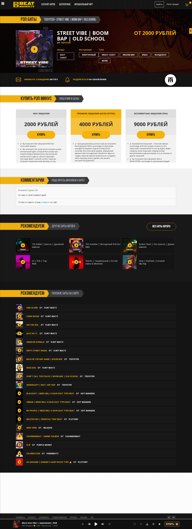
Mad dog (31, 367)
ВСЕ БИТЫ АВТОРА (161, 226)
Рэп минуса (20, 517)
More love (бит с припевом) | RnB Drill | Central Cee (48, 523)
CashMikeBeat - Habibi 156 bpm (42, 436)
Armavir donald (35, 342)
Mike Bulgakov (27, 526)
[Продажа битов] (25, 5)
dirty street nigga (36, 350)
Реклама (83, 517)
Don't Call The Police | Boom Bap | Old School (52, 376)
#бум (105, 60)
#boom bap (129, 54)
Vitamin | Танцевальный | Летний (101, 261)
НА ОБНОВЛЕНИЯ (89, 79)
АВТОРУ (41, 79)
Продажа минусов (59, 517)
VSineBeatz (52, 453)
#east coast (109, 54)
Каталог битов (48, 4)
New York (31, 427)
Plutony (73, 419)
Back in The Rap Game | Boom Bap (44, 359)
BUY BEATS (32, 517)
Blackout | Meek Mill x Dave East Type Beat (50, 393)
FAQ (92, 517)
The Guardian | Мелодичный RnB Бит (103, 244)
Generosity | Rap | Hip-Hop (40, 385)
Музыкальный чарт (83, 4)
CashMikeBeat (72, 436)
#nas (144, 54)
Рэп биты (73, 517)
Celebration (33, 453)
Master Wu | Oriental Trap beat (44, 419)
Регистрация (173, 4)
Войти (159, 4)
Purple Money (44, 445)
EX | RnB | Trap (39, 261)
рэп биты (29, 19)
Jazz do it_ (32, 333)
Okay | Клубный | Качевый (152, 261)
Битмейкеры (44, 517)
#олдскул (160, 54)
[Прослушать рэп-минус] (23, 245)
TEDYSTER (66, 42)
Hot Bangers (88, 393)
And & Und (32, 307)
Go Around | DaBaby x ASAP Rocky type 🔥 (49, 462)
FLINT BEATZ (50, 307)
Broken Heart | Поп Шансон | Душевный (158, 244)
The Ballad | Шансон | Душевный (48, 244)
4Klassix (47, 427)
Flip (28, 445)
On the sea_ (32, 324)
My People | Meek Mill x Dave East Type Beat (50, 410)
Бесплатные (65, 4)
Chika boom (32, 316)
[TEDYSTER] (170, 79)
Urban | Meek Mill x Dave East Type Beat (48, 402)
